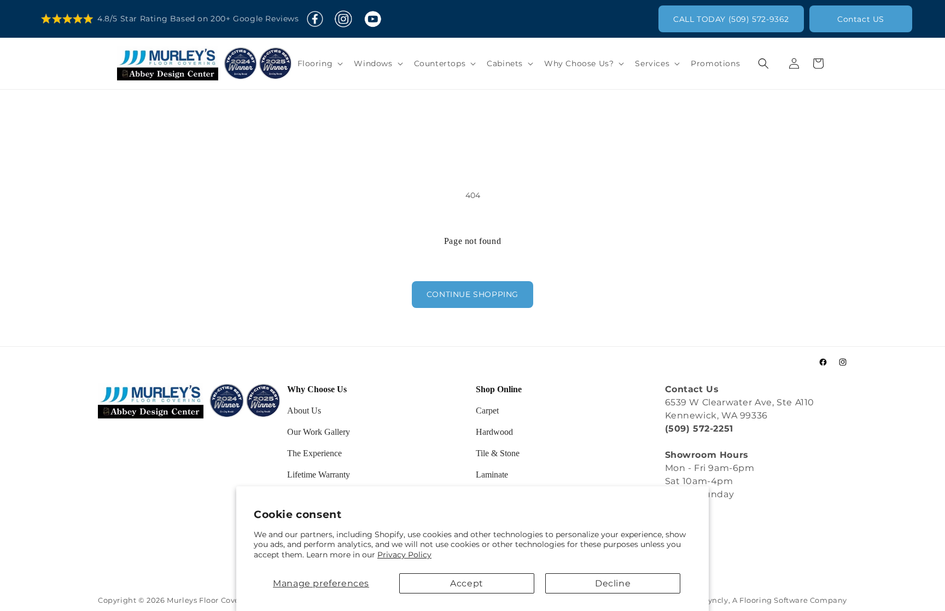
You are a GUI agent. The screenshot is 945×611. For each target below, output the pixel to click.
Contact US (860, 19)
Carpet (487, 410)
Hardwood (494, 432)
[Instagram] (343, 19)
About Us (304, 410)
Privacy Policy (404, 555)
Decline (613, 583)
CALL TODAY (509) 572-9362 (731, 19)
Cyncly (715, 600)
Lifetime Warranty (318, 474)
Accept (466, 583)
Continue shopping (472, 294)
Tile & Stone (498, 453)
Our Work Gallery (318, 432)
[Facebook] (315, 19)
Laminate (492, 474)
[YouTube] (372, 19)
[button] (319, 63)
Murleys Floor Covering (211, 600)
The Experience (314, 453)
